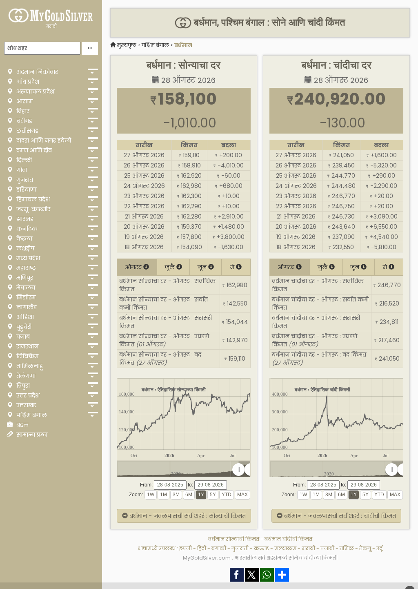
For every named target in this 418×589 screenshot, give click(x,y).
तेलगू (365, 548)
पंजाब (22, 336)
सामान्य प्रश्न (31, 435)
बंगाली (218, 548)
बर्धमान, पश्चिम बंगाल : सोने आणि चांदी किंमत (268, 22)
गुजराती (240, 548)
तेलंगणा (25, 376)
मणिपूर (24, 278)
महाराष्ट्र (25, 268)
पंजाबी (327, 548)
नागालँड (26, 307)
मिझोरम (25, 297)
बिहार (22, 111)
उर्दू (379, 548)
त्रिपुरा (22, 386)
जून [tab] (203, 267)
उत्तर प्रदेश (27, 395)
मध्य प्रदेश (27, 258)
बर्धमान (183, 45)
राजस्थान (26, 346)
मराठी (51, 26)
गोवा (21, 170)
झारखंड (24, 219)
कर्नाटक (26, 229)
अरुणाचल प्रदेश (34, 91)
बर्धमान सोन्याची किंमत (233, 538)
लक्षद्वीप (24, 248)
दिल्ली (23, 160)
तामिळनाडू (29, 366)
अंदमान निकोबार (36, 72)
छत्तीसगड (26, 131)
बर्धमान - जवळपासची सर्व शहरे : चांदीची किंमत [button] (339, 516)
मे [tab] (233, 267)
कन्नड (261, 548)
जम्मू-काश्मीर (32, 209)
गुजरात (24, 180)
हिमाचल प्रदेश (32, 199)
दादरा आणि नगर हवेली (43, 140)
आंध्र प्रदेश (27, 82)
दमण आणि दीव (33, 150)
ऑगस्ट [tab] (134, 267)
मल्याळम (285, 548)
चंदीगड (23, 121)
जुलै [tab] (170, 267)
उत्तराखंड (25, 405)
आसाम (24, 101)
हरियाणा (25, 189)
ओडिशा (24, 317)
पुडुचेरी (23, 327)
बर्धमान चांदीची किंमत (288, 538)
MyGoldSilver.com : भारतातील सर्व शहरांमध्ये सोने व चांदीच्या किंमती (260, 557)
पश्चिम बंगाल (31, 415)
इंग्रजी (185, 548)
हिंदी (201, 548)
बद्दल (22, 425)
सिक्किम (26, 356)
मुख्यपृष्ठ (126, 45)
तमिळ (347, 548)
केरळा (23, 238)
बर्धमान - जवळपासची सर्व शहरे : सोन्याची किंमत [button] (187, 516)
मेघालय (25, 287)
